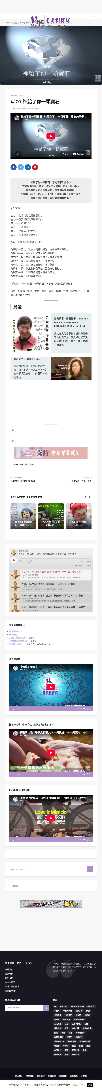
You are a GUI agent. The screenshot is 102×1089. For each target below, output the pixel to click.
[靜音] (84, 708)
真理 (74, 1046)
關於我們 (9, 969)
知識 (81, 1046)
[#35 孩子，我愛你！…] (79, 516)
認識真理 (52, 1076)
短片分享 (35, 109)
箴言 (88, 1046)
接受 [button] (90, 1085)
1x (25, 561)
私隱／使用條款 (12, 986)
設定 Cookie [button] (78, 1084)
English (63, 1006)
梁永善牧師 (80, 1033)
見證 (84, 1050)
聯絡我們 (9, 978)
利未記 (78, 1015)
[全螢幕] (88, 708)
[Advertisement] (51, 6)
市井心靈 (75, 1028)
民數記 (69, 1037)
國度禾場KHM (79, 1019)
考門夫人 (57, 1050)
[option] (51, 575)
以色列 (57, 1011)
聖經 (66, 1050)
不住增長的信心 (16, 644)
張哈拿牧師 (87, 1028)
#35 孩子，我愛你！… (78, 523)
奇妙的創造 (76, 1024)
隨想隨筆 (30, 1076)
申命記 (65, 1046)
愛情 (56, 1033)
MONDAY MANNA (77, 1006)
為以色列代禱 (85, 1041)
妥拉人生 (57, 1028)
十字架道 (13, 634)
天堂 (66, 1024)
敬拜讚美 (63, 1076)
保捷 (88, 1011)
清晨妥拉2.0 (59, 1041)
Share (88, 566)
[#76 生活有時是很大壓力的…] (51, 516)
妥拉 (86, 1024)
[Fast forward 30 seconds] (30, 561)
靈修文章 (75, 1054)
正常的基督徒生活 (17, 638)
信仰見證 (57, 1015)
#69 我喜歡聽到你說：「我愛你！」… (23, 523)
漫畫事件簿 (71, 1041)
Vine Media (16, 109)
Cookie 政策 (10, 982)
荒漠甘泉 (75, 1050)
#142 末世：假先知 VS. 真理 (22, 481)
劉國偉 (57, 1019)
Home (7, 23)
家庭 (66, 1028)
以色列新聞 (67, 1011)
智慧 (70, 1033)
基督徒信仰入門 (16, 631)
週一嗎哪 (57, 1054)
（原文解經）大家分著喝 (81, 481)
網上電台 (19, 1076)
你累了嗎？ (26, 23)
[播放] (13, 708)
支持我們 (15, 886)
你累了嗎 (23, 465)
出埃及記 (68, 1015)
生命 (32, 465)
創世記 (87, 1015)
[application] (51, 687)
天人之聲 (57, 1024)
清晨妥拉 (79, 1037)
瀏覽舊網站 (10, 990)
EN (55, 1006)
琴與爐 (57, 1046)
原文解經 (66, 1019)
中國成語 (90, 1006)
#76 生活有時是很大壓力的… (51, 523)
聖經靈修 (16, 23)
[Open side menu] (6, 16)
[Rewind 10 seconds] (20, 561)
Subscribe (78, 566)
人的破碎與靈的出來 (18, 641)
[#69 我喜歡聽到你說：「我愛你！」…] (23, 516)
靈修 (66, 1054)
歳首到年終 (58, 1037)
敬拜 (63, 1033)
